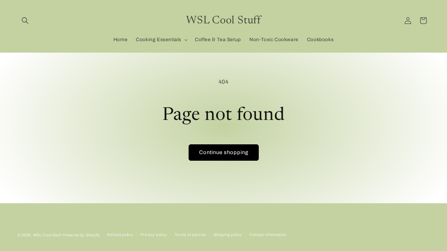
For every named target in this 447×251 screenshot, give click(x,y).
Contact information (267, 235)
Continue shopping (223, 152)
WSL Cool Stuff (47, 235)
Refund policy (120, 235)
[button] (25, 20)
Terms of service (190, 235)
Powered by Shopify (81, 235)
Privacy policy (153, 235)
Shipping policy (228, 235)
